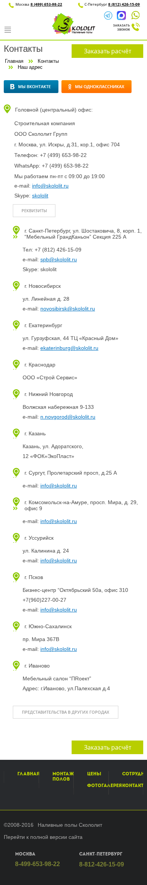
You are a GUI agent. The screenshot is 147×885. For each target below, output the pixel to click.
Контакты (48, 61)
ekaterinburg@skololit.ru (69, 348)
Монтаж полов (63, 776)
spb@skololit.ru (58, 259)
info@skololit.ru (50, 186)
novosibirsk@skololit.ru (67, 309)
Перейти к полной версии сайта (43, 837)
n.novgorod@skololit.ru (67, 417)
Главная (14, 61)
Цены (94, 773)
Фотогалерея (104, 785)
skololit (40, 196)
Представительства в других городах (65, 712)
